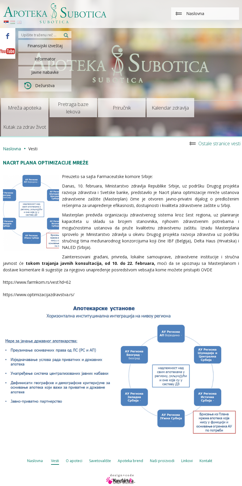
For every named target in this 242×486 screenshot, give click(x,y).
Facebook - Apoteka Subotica (7, 35)
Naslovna (12, 148)
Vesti (55, 460)
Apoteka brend (130, 460)
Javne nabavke (45, 72)
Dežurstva (45, 85)
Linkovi (187, 460)
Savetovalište (100, 460)
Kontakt (206, 460)
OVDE (207, 270)
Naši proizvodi (162, 460)
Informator (45, 59)
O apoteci (74, 460)
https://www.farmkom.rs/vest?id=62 (37, 282)
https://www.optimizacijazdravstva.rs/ (38, 294)
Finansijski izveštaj (45, 45)
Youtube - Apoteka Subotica (7, 51)
